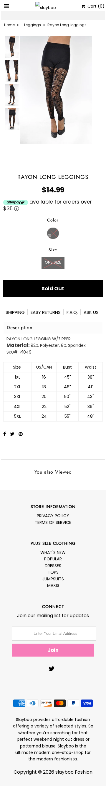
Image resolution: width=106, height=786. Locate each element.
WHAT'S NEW (53, 552)
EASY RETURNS (46, 312)
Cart (95, 6)
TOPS (53, 572)
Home (9, 24)
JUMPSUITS (53, 579)
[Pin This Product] (21, 434)
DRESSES (53, 566)
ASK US (91, 312)
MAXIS (53, 585)
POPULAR (53, 559)
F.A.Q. (72, 312)
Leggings (32, 24)
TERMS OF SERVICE (53, 522)
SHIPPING (15, 312)
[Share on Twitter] (13, 434)
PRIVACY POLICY (53, 516)
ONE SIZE (53, 262)
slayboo (64, 772)
